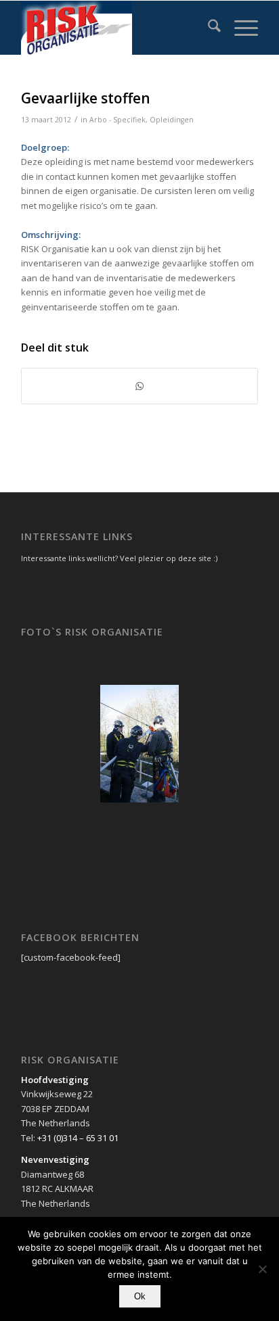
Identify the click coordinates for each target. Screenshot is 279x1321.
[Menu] (239, 28)
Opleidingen (172, 119)
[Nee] (262, 1269)
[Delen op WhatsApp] (139, 386)
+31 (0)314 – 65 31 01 (78, 1138)
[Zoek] (207, 28)
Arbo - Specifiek (117, 119)
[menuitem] (207, 28)
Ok (140, 1296)
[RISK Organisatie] (116, 28)
